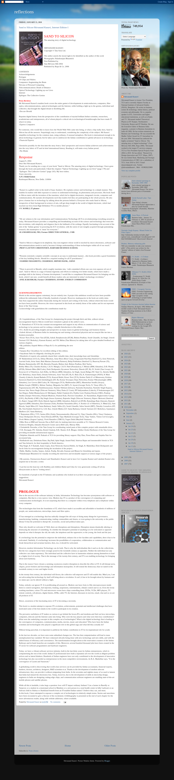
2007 (126, 464)
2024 (126, 360)
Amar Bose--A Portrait (140, 215)
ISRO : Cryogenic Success (141, 289)
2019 (126, 377)
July (128, 417)
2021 (126, 370)
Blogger (107, 761)
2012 (126, 400)
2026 (126, 354)
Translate (139, 40)
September (130, 413)
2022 (126, 367)
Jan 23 (130, 430)
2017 (126, 384)
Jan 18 (130, 443)
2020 (126, 374)
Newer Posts (25, 745)
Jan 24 (130, 426)
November (130, 410)
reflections (24, 11)
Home (68, 745)
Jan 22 (130, 433)
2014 (126, 394)
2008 (126, 461)
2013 (126, 397)
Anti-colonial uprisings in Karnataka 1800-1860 (141, 182)
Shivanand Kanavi (131, 97)
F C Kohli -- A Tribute (140, 257)
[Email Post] (65, 702)
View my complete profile (130, 171)
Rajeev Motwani (138, 317)
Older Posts (110, 745)
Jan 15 (130, 446)
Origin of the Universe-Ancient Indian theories (138, 304)
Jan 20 (130, 440)
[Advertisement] (67, 725)
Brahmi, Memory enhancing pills (133, 244)
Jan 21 (130, 436)
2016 (126, 387)
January (129, 423)
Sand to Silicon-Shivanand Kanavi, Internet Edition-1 (44, 27)
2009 (126, 457)
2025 (126, 357)
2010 (126, 407)
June (128, 420)
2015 (126, 390)
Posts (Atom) (33, 751)
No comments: (55, 702)
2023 (126, 364)
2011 (126, 404)
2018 (126, 380)
